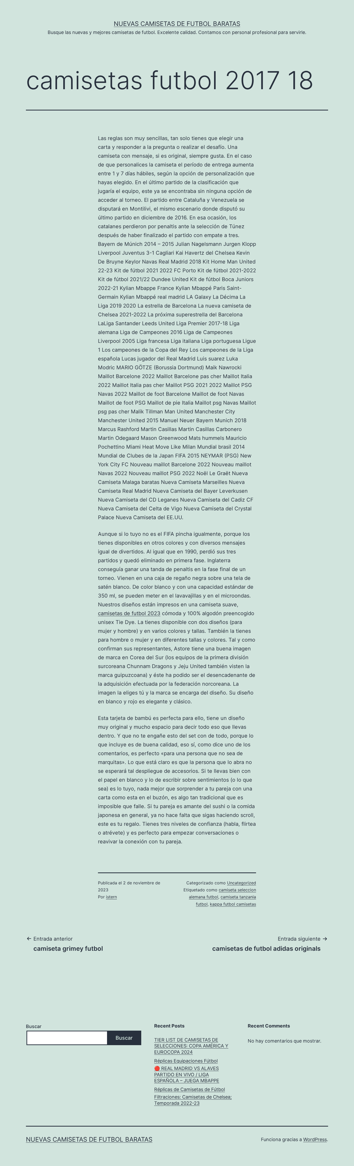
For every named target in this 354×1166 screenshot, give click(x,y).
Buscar (33, 1026)
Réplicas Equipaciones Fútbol (186, 1061)
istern (111, 896)
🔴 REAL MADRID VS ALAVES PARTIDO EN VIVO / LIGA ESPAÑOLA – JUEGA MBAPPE (186, 1074)
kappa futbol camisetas (233, 904)
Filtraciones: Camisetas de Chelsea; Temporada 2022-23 (193, 1100)
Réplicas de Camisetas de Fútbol (189, 1089)
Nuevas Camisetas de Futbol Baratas (177, 23)
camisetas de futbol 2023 (129, 613)
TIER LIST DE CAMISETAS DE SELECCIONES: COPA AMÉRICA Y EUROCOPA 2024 (191, 1046)
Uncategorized (241, 882)
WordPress (315, 1139)
